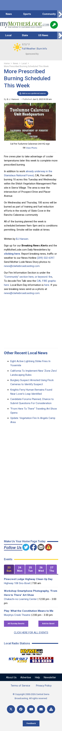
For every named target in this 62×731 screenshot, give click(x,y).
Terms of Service (20, 685)
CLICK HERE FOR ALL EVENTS (31, 632)
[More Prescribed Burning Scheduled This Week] (30, 139)
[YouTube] (31, 709)
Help (37, 677)
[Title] (51, 709)
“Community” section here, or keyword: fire (28, 276)
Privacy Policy (43, 685)
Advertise (25, 677)
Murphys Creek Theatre (17, 615)
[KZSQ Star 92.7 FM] (16, 659)
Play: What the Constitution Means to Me (28, 610)
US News (43, 35)
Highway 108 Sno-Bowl (17, 583)
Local (8, 35)
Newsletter (50, 677)
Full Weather (28, 48)
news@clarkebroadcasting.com (22, 266)
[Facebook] (21, 709)
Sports (27, 14)
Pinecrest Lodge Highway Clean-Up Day (28, 579)
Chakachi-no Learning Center (20, 599)
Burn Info (42, 48)
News (9, 14)
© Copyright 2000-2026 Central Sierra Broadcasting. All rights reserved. (31, 696)
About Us (11, 677)
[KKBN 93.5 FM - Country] (41, 659)
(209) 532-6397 (45, 257)
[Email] (41, 709)
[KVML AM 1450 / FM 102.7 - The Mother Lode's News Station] (31, 651)
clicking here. (12, 253)
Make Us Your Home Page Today (24, 541)
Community (49, 14)
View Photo (31, 148)
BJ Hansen (22, 238)
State (25, 35)
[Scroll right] (59, 14)
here (46, 284)
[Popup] (54, 25)
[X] (11, 709)
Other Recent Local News (26, 353)
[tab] (9, 569)
